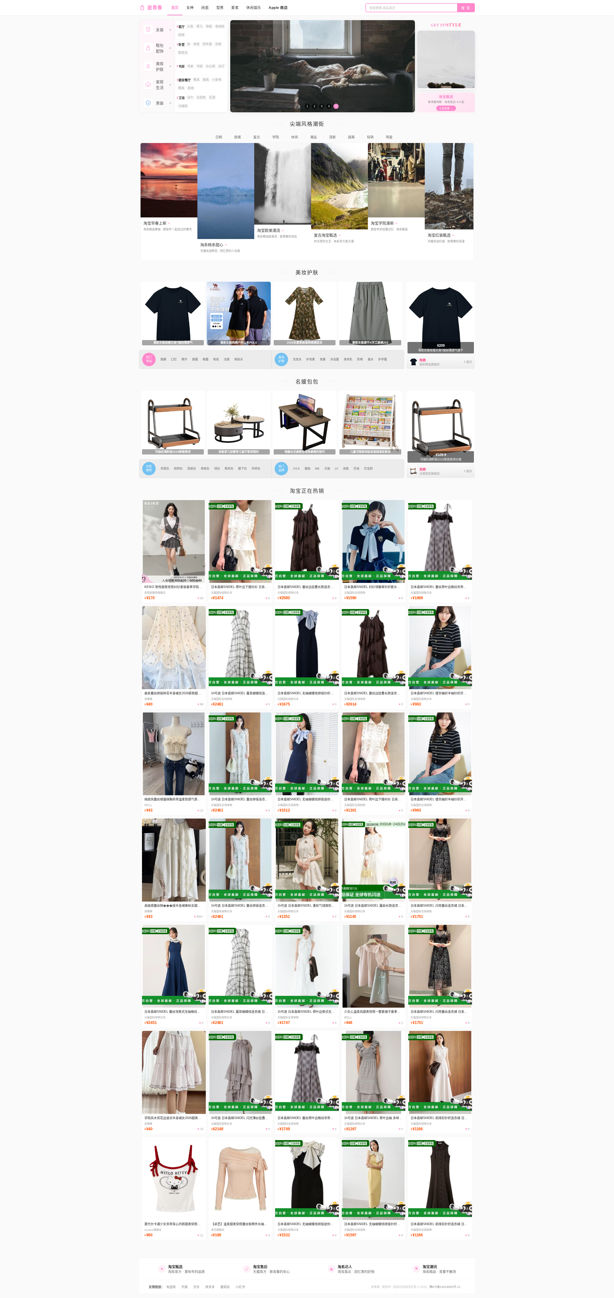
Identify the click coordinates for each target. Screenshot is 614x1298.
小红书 (240, 1287)
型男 (220, 8)
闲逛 (205, 8)
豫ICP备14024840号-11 (444, 1287)
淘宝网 (171, 1287)
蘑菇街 (225, 1287)
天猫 (184, 1287)
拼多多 (210, 1287)
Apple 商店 (278, 8)
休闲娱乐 (253, 8)
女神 (190, 8)
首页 (175, 8)
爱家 (235, 8)
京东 (196, 1287)
